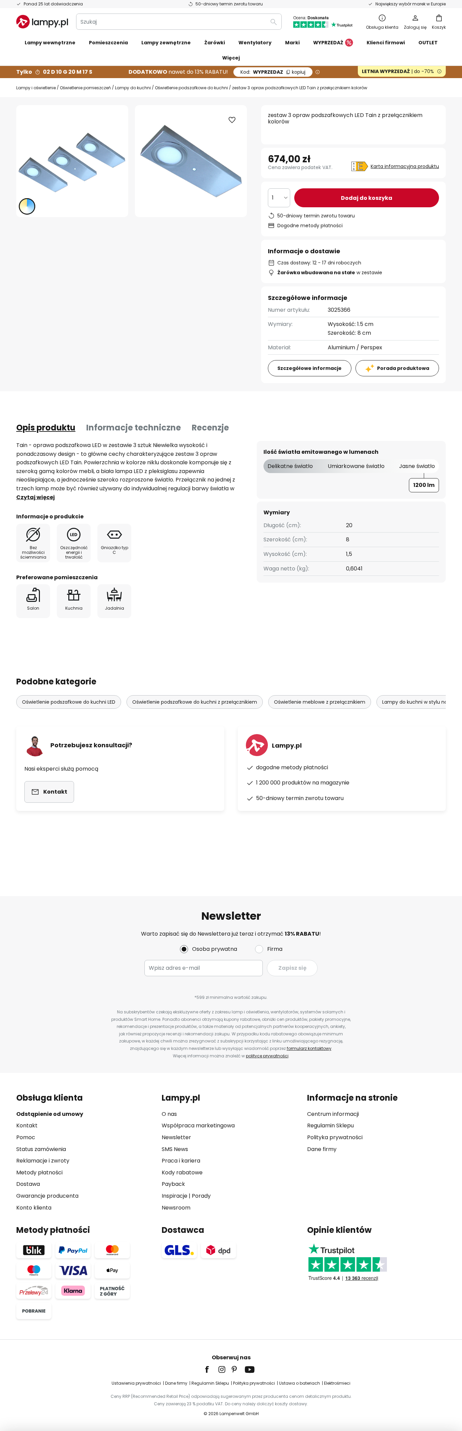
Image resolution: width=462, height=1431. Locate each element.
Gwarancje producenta (47, 1196)
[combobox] (178, 21)
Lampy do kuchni (133, 88)
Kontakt (27, 1125)
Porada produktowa (403, 368)
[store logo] (42, 21)
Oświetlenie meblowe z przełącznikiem (319, 702)
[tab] (45, 427)
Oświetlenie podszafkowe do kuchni (191, 88)
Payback (173, 1184)
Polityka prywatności (335, 1137)
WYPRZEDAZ (272, 72)
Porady (201, 1196)
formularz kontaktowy (309, 1048)
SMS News (175, 1149)
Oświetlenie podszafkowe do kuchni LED (68, 702)
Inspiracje (174, 1196)
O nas (169, 1114)
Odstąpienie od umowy (49, 1114)
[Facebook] (211, 1369)
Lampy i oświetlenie (36, 88)
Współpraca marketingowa (198, 1125)
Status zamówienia (41, 1149)
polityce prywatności (267, 1056)
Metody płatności (39, 1172)
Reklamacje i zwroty (42, 1161)
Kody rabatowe (182, 1172)
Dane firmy (322, 1149)
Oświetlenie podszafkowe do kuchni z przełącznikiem (194, 702)
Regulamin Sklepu (330, 1125)
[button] (232, 120)
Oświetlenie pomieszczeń (85, 88)
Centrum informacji (333, 1114)
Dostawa (28, 1184)
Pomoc (25, 1137)
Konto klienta (33, 1208)
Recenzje (210, 427)
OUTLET (428, 42)
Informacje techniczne (133, 427)
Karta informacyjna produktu (405, 166)
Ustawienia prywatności (136, 1383)
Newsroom (176, 1208)
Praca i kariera (181, 1161)
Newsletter (176, 1137)
